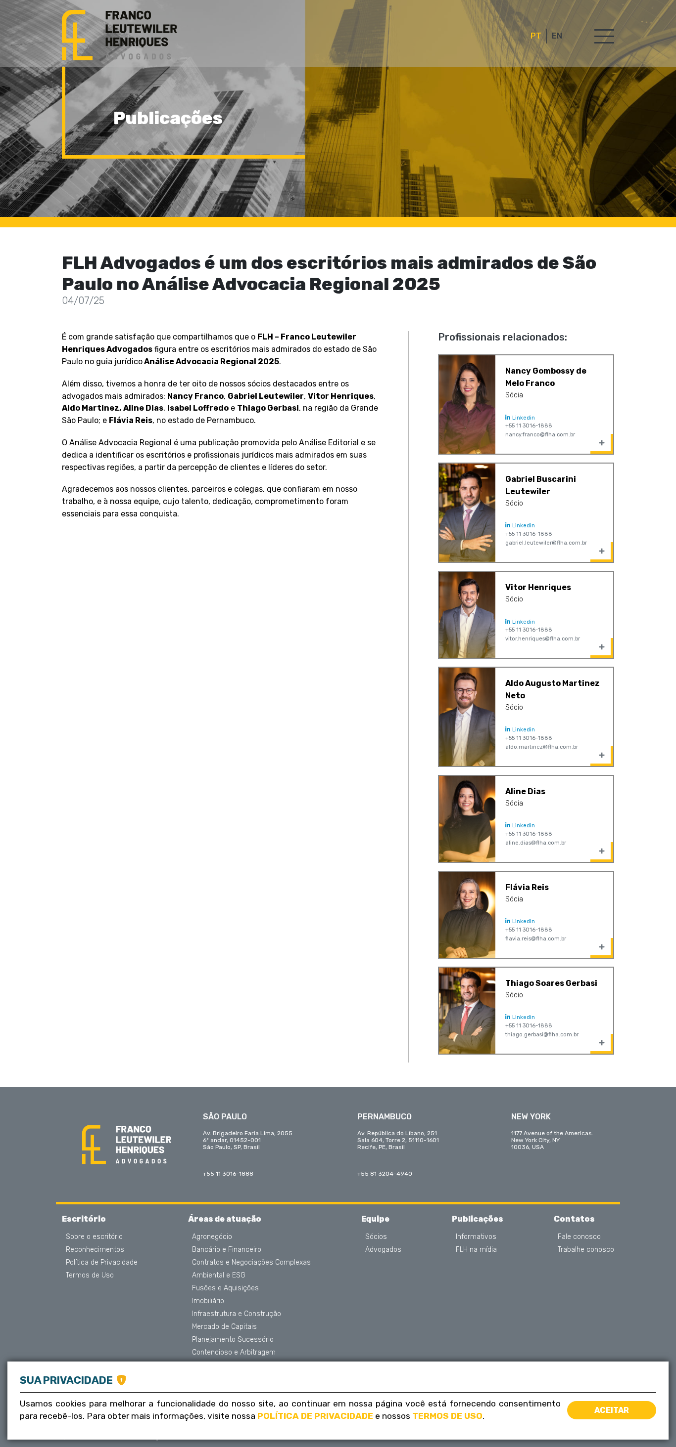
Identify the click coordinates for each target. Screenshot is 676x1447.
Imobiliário (208, 1301)
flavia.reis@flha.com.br (535, 939)
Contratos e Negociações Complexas (251, 1262)
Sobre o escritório (94, 1237)
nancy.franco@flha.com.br (540, 434)
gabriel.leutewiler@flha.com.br (546, 543)
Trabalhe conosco (586, 1249)
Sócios (376, 1237)
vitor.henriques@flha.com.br (542, 639)
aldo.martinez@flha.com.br (541, 747)
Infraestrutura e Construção (236, 1314)
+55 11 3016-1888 (528, 426)
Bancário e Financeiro (226, 1249)
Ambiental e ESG (218, 1275)
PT (536, 36)
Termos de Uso (90, 1275)
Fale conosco (579, 1237)
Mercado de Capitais (224, 1326)
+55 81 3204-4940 (384, 1173)
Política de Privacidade (102, 1262)
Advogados (383, 1249)
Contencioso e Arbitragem (234, 1352)
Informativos (476, 1237)
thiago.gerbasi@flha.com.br (542, 1034)
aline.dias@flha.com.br (535, 843)
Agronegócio (212, 1237)
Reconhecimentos (95, 1249)
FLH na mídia (476, 1249)
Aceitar (611, 1410)
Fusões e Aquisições (225, 1288)
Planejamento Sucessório (233, 1339)
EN (557, 36)
